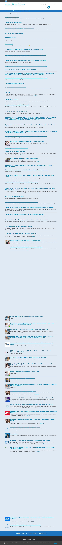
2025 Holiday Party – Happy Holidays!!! (14, 33)
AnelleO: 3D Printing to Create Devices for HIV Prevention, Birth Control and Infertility (31, 404)
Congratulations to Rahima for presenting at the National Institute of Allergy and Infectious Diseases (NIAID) (30, 125)
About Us (14, 10)
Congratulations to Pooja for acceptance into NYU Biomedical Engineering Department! (26, 169)
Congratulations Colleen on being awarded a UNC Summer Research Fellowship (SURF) (26, 78)
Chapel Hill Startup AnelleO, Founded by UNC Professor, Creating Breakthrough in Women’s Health (32, 420)
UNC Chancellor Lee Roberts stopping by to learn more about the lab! (27, 141)
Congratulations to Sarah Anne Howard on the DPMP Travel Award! (21, 202)
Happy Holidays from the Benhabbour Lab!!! (15, 87)
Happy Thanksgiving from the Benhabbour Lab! (17, 104)
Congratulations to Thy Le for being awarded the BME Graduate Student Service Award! (26, 219)
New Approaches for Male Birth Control (14, 196)
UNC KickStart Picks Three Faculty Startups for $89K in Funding (25, 525)
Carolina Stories (14, 433)
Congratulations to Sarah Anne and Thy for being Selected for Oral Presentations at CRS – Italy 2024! (29, 207)
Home (6, 10)
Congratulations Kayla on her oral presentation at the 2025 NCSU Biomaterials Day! (25, 55)
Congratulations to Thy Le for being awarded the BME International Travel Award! (25, 214)
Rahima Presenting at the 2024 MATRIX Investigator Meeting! (25, 158)
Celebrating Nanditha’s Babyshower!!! (14, 83)
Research (9, 10)
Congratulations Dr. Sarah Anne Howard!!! (15, 151)
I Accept (55, 543)
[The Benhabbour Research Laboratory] (15, 4)
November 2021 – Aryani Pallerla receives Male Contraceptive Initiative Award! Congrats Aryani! (31, 343)
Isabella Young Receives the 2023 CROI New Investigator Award (25, 240)
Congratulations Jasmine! (11, 99)
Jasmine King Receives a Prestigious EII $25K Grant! (22, 378)
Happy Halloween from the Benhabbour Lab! (16, 111)
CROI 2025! (7, 92)
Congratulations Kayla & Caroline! (13, 22)
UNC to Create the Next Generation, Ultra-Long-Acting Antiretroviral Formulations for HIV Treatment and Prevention (32, 448)
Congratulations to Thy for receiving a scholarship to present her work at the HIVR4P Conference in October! (29, 176)
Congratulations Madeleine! (12, 17)
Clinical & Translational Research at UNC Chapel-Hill (23, 391)
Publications (19, 10)
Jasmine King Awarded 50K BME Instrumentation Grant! (18, 226)
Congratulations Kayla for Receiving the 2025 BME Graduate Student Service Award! (25, 60)
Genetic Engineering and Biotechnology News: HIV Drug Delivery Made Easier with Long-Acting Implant (33, 412)
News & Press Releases (26, 10)
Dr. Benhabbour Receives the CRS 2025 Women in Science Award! (20, 69)
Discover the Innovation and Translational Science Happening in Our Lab (31, 533)
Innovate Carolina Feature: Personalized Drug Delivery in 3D (25, 427)
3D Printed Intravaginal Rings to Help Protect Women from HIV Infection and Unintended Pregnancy (32, 517)
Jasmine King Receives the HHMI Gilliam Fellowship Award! (24, 371)
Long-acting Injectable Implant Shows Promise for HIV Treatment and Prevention (30, 440)
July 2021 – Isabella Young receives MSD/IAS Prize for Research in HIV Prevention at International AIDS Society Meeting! (30, 351)
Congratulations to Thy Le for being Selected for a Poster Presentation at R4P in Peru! (26, 136)
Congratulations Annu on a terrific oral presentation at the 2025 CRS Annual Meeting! (26, 66)
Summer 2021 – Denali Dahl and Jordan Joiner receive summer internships (28, 357)
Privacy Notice (6, 543)
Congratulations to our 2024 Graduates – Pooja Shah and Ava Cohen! (21, 182)
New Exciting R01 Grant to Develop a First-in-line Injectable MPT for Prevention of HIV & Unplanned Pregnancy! (31, 364)
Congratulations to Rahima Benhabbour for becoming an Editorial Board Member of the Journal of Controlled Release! (29, 166)
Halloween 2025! (9, 44)
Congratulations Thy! (10, 37)
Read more (35, 95)
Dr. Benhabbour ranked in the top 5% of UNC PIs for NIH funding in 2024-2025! (24, 49)
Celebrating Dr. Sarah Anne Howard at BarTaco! (16, 148)
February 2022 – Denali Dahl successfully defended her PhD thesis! (26, 316)
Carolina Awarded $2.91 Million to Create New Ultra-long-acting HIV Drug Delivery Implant (32, 397)
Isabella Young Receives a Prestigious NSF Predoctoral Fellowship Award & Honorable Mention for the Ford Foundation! (33, 385)
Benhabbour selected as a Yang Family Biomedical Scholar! (19, 28)
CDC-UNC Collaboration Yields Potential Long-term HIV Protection (26, 247)
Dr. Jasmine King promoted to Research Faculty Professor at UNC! (21, 233)
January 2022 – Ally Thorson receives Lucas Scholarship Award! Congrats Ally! (29, 329)
